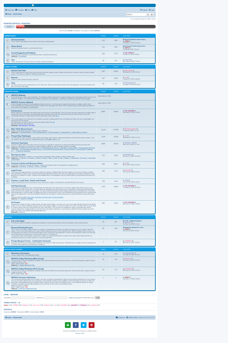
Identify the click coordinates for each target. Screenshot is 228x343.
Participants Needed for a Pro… (134, 227)
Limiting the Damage (26, 199)
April (44, 158)
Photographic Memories (87, 148)
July (61, 158)
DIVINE (15, 305)
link (54, 122)
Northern (83, 305)
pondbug (94, 305)
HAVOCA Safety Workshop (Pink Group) (27, 269)
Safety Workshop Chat (27, 265)
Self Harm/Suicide (18, 186)
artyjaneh (22, 212)
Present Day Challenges (21, 136)
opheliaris (128, 154)
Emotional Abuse (26, 132)
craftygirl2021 (129, 253)
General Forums (10, 66)
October (83, 158)
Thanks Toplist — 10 (12, 302)
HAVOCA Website (18, 95)
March (39, 158)
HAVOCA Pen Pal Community (30, 148)
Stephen (25, 305)
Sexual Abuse (66, 132)
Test (13, 60)
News (38, 166)
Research (8, 217)
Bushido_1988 (130, 143)
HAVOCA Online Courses (13, 249)
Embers (46, 305)
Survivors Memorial (24, 151)
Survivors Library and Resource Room (27, 163)
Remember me (88, 297)
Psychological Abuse (40, 132)
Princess (128, 258)
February (31, 158)
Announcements (18, 40)
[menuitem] (19, 10)
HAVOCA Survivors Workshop (23, 277)
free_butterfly (129, 110)
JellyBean (128, 241)
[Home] (80, 5)
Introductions (16, 111)
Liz (126, 136)
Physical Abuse (54, 132)
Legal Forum (16, 170)
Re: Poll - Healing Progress (132, 221)
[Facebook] (76, 325)
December (16, 159)
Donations (25, 23)
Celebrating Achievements (50, 148)
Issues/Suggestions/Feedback (23, 53)
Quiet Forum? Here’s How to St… (134, 46)
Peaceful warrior (130, 129)
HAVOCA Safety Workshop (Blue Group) (27, 259)
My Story (16, 149)
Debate (44, 166)
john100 (74, 305)
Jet (126, 77)
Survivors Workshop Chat (28, 289)
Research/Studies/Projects (22, 228)
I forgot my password (75, 297)
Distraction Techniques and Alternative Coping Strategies (45, 197)
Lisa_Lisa (36, 305)
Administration (10, 36)
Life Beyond (81, 149)
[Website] (68, 325)
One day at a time (18, 155)
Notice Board (16, 46)
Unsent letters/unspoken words (31, 149)
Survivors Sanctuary (19, 143)
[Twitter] (84, 325)
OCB (126, 180)
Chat (13, 83)
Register (14, 294)
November (92, 158)
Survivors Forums (11, 91)
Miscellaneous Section (80, 132)
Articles (31, 166)
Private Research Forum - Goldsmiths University (31, 241)
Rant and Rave (70, 149)
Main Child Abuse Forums (22, 129)
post (57, 116)
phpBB (73, 331)
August (67, 158)
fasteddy (128, 170)
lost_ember (129, 52)
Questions (23, 56)
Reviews (23, 166)
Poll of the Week (18, 221)
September (75, 158)
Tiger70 (127, 59)
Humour (14, 78)
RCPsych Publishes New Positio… (135, 39)
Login (6, 294)
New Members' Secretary (27, 125)
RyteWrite (64, 305)
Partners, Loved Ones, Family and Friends (28, 180)
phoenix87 (128, 268)
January (23, 158)
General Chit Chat (18, 71)
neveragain (128, 70)
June (55, 158)
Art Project (15, 202)
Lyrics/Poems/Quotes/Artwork (53, 149)
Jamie (127, 41)
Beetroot (128, 222)
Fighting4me (129, 83)
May (50, 158)
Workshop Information (20, 253)
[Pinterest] (91, 325)
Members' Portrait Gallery (69, 148)
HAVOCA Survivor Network (22, 102)
